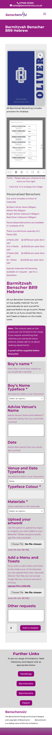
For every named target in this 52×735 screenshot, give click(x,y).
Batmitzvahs (26, 693)
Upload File (19, 586)
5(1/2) (9, 172)
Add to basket (30, 628)
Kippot (26, 702)
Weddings (26, 674)
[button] (40, 55)
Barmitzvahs (26, 683)
